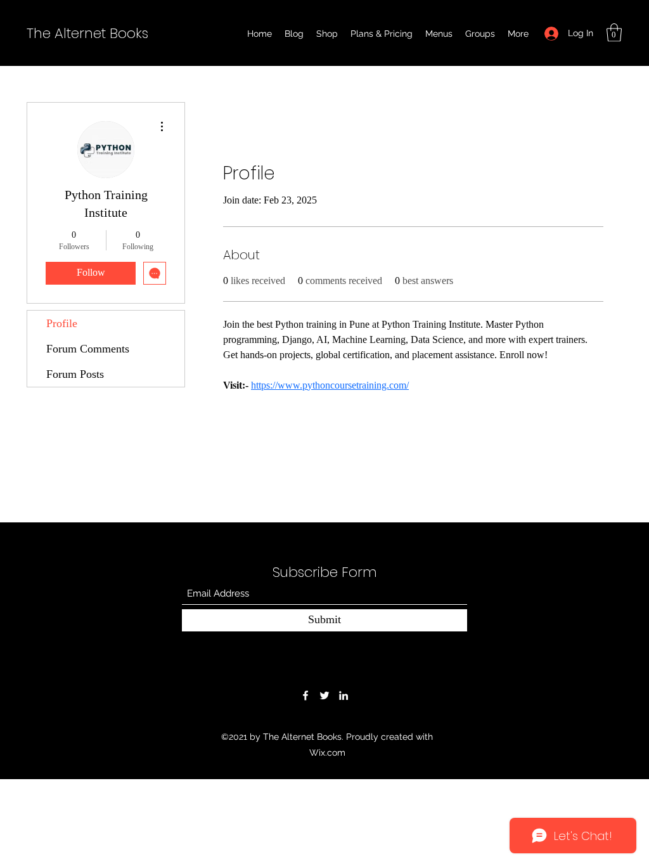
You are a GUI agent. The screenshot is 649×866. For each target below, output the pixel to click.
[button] (614, 32)
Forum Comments (87, 348)
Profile (61, 323)
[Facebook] (305, 695)
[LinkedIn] (343, 695)
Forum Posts (75, 374)
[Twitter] (324, 695)
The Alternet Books (87, 33)
